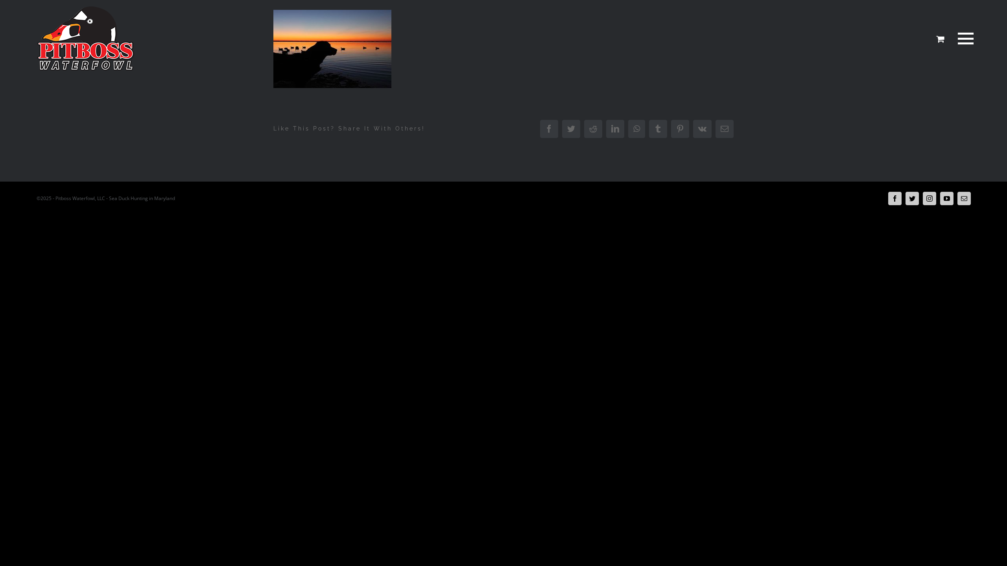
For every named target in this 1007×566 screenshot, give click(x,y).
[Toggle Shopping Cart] (940, 39)
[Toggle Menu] (964, 38)
